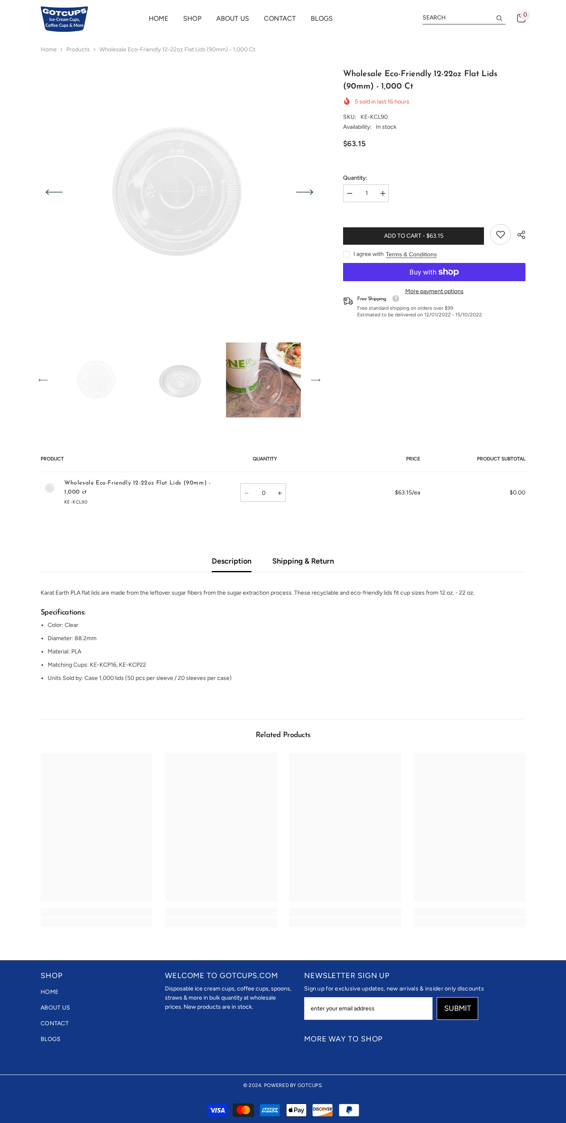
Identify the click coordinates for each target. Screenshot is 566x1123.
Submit (457, 1008)
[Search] (464, 18)
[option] (180, 192)
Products (78, 49)
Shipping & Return (303, 561)
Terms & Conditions (411, 254)
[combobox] (457, 18)
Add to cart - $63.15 (413, 235)
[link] (500, 234)
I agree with (368, 254)
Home (49, 49)
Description (232, 561)
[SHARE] (518, 235)
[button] (54, 192)
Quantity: (355, 177)
